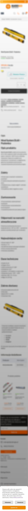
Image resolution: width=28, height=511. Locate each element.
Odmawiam (8, 502)
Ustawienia (20, 502)
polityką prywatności (18, 497)
